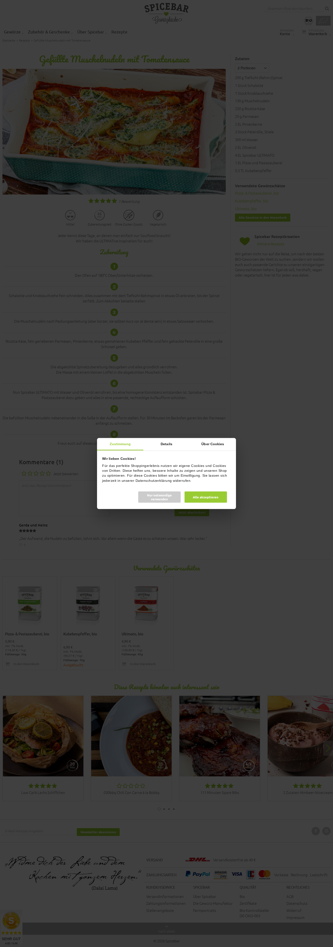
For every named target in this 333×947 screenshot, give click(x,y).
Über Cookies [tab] (212, 444)
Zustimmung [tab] (120, 444)
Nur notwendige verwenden (159, 497)
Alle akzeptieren (205, 497)
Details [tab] (166, 444)
